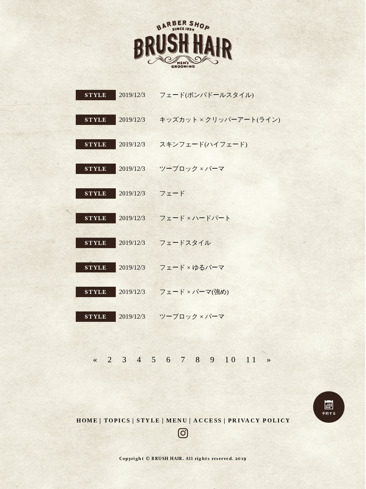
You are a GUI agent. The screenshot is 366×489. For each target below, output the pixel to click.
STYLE (96, 95)
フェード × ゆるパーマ (191, 267)
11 (252, 359)
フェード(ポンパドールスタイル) (206, 94)
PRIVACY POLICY (259, 420)
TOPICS (117, 420)
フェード (172, 193)
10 (231, 359)
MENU (177, 420)
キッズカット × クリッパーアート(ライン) (219, 119)
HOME (87, 420)
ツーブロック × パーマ (191, 168)
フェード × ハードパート (195, 218)
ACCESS (207, 420)
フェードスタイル (185, 242)
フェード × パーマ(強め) (194, 291)
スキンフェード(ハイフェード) (203, 144)
